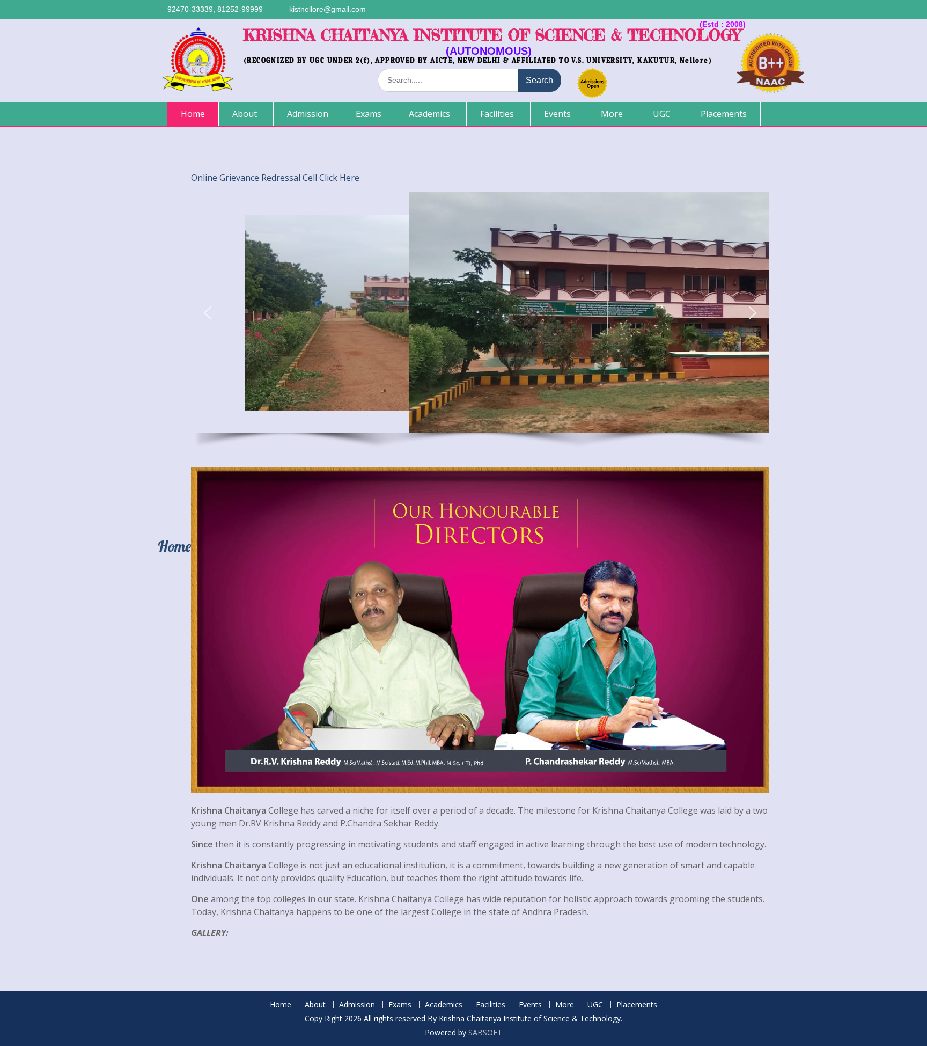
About (244, 114)
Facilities (497, 114)
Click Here (339, 178)
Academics (429, 114)
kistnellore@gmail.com (327, 9)
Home (193, 114)
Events (557, 114)
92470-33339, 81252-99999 (215, 9)
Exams (368, 114)
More (612, 114)
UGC (662, 114)
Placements (724, 114)
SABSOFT (485, 1032)
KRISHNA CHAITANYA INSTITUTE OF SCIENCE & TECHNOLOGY (492, 35)
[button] (207, 312)
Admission (307, 114)
